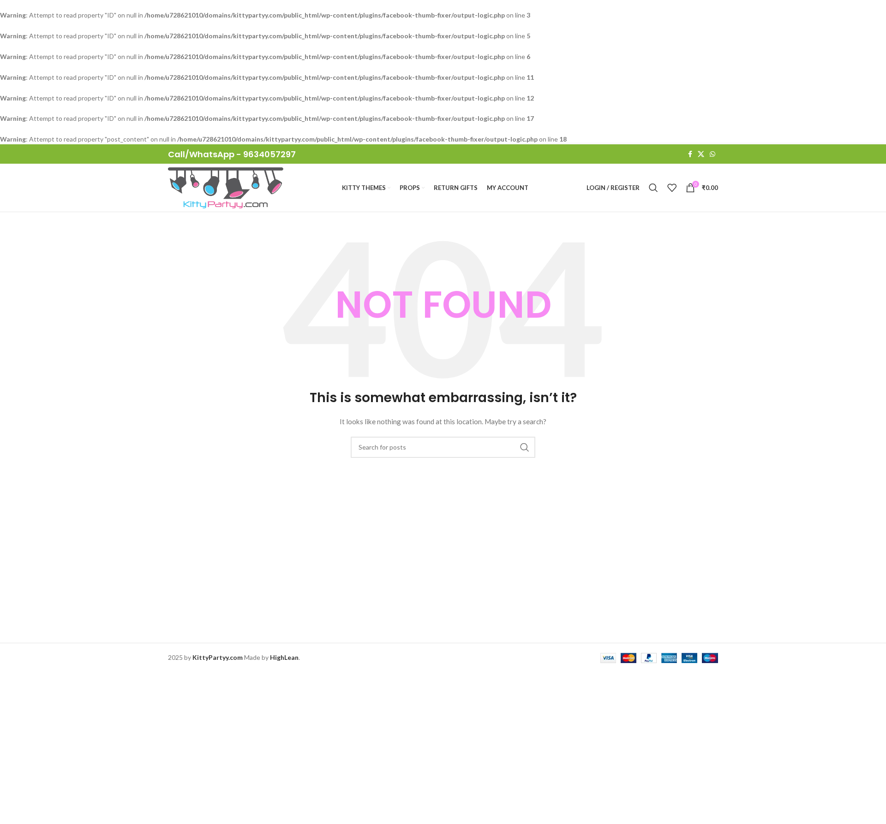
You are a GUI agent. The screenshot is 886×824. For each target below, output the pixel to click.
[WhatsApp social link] (712, 154)
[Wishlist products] (672, 187)
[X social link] (701, 154)
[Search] (653, 187)
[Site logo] (225, 187)
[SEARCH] (524, 447)
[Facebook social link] (690, 154)
